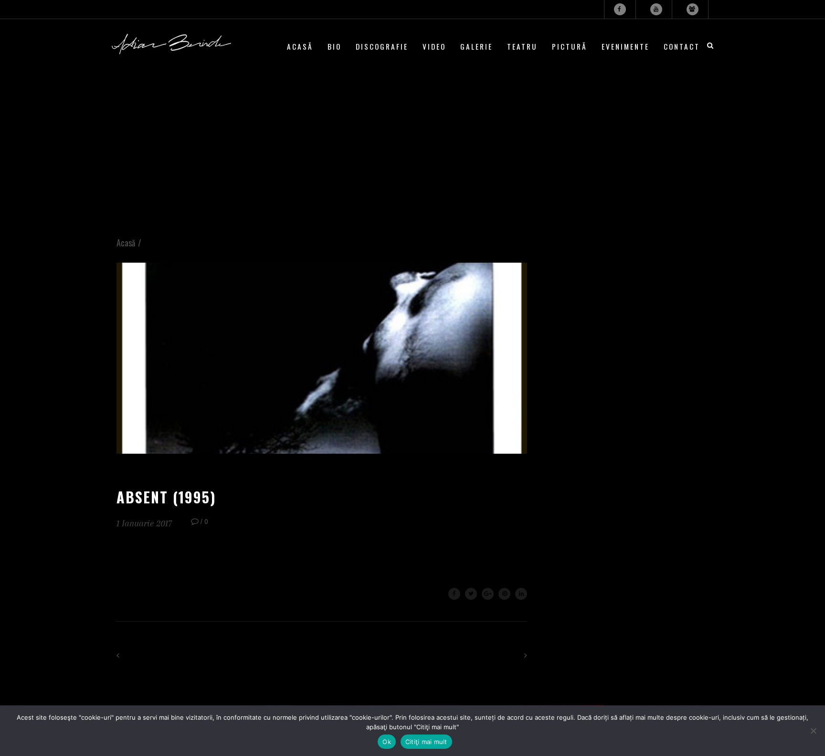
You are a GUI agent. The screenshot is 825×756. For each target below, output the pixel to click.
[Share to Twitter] (471, 594)
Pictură (569, 46)
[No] (813, 730)
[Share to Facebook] (454, 594)
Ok (386, 741)
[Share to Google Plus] (488, 594)
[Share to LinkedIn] (521, 594)
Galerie (476, 46)
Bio (334, 46)
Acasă (300, 46)
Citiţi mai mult (426, 741)
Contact (682, 46)
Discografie (382, 46)
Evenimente (625, 46)
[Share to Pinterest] (504, 594)
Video (434, 46)
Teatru (522, 46)
